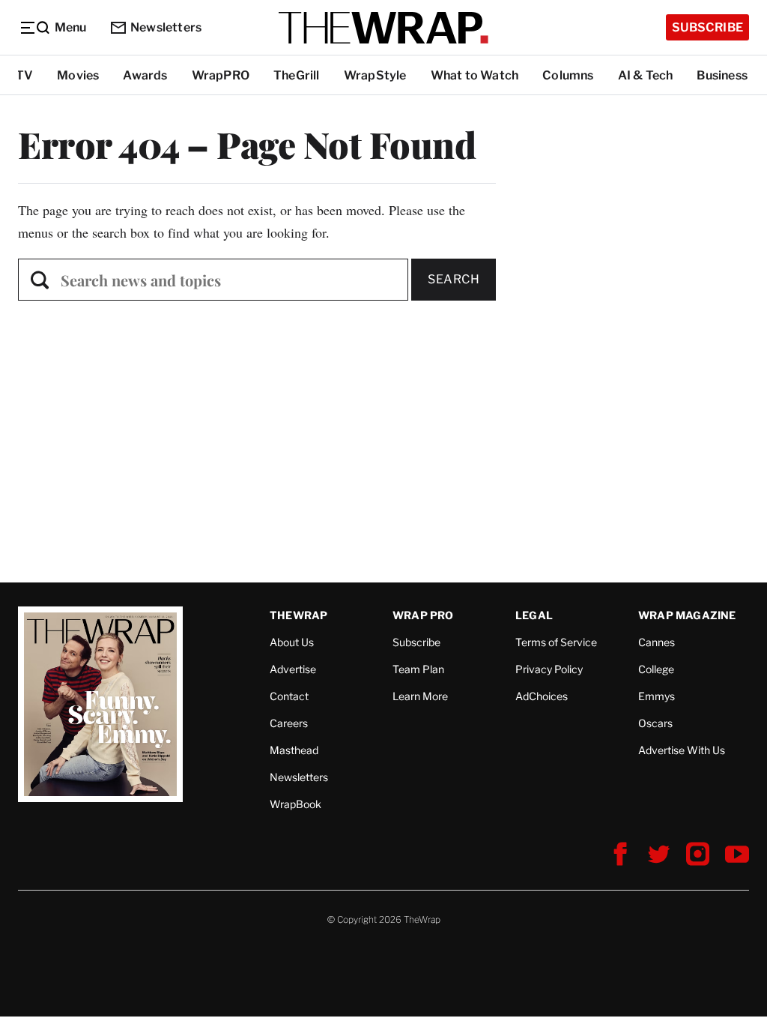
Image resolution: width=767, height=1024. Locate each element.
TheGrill (296, 75)
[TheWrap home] (383, 27)
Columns (567, 75)
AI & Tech (645, 75)
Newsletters (165, 27)
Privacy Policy (549, 669)
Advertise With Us (681, 750)
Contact (289, 696)
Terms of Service (556, 642)
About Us (292, 642)
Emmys (656, 696)
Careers (289, 723)
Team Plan (418, 669)
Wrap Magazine (687, 615)
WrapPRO (220, 75)
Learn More (420, 696)
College (656, 669)
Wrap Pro (423, 615)
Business (722, 75)
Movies (78, 75)
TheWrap (298, 615)
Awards (145, 75)
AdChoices (541, 696)
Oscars (655, 723)
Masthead (294, 750)
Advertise (293, 669)
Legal (534, 615)
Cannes (656, 642)
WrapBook (295, 804)
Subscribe (707, 27)
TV (24, 75)
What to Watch (475, 75)
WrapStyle (375, 75)
